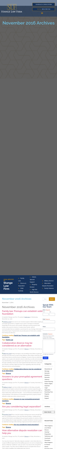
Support (47, 398)
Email (46, 319)
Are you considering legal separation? (21, 406)
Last (50, 311)
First (44, 311)
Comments (47, 334)
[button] (42, 13)
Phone (44, 326)
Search (52, 299)
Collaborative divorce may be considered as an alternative (17, 344)
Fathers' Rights (48, 383)
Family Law (9, 340)
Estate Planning (49, 381)
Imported (47, 385)
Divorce (27, 349)
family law (27, 317)
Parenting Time (49, 392)
